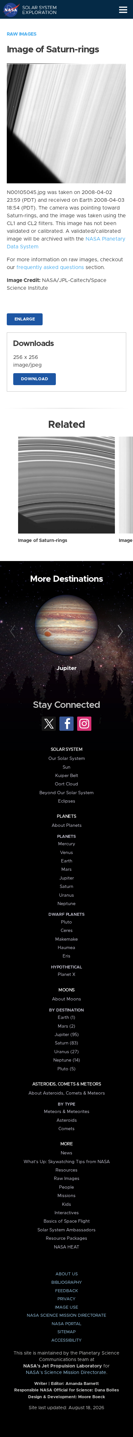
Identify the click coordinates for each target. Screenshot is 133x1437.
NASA (9, 9)
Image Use (66, 1307)
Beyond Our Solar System (66, 793)
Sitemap (66, 1332)
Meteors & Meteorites (66, 1111)
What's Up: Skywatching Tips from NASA (67, 1162)
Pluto (66, 922)
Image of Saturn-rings (42, 540)
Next (119, 631)
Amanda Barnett (82, 1384)
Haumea (66, 947)
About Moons (66, 999)
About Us (67, 1274)
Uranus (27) (66, 1052)
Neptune (66, 904)
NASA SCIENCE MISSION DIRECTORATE (66, 1315)
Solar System (66, 749)
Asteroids (66, 1120)
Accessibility (66, 1340)
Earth (66, 861)
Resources (66, 1170)
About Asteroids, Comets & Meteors (66, 1093)
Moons (66, 990)
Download (34, 379)
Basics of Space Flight (67, 1221)
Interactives (67, 1213)
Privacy (66, 1299)
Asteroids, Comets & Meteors (66, 1084)
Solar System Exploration (36, 9)
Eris (66, 956)
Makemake (66, 939)
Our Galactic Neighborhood (36, 24)
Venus (66, 852)
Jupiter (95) (67, 1034)
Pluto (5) (66, 1069)
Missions (66, 1196)
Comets (66, 1129)
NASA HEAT (66, 1247)
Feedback (66, 1291)
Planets (66, 816)
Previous (13, 631)
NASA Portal (66, 1324)
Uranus (66, 895)
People (66, 1187)
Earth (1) (66, 1017)
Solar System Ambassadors (66, 1230)
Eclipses (66, 801)
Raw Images (21, 34)
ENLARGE (25, 319)
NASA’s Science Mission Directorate (66, 1372)
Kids (66, 1204)
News (66, 1153)
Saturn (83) (66, 1043)
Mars (66, 869)
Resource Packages (66, 1238)
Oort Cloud (66, 784)
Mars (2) (66, 1026)
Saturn (66, 886)
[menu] (123, 10)
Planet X (66, 974)
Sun (66, 767)
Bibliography (66, 1282)
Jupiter (66, 668)
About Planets (67, 825)
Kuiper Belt (66, 775)
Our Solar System (66, 758)
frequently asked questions (50, 267)
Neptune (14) (66, 1060)
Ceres (67, 930)
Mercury (66, 844)
